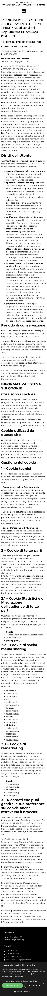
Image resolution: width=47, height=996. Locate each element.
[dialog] (23, 979)
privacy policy (12, 705)
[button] (24, 11)
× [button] (44, 964)
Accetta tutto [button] (12, 985)
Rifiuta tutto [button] (34, 985)
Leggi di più (33, 981)
